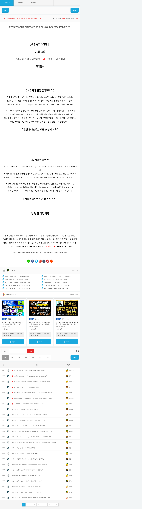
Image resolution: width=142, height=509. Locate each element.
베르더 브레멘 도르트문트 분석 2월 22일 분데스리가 (18, 285)
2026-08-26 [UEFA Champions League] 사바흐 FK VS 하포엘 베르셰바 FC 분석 (31, 497)
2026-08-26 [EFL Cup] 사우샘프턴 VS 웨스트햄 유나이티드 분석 (27, 481)
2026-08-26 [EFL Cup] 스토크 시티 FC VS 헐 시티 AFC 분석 (26, 486)
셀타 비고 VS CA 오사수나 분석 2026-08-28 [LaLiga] (26, 387)
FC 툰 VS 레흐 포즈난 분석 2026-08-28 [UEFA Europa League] (29, 370)
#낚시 (17, 333)
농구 (26, 357)
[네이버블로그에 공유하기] (28, 261)
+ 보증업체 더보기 (73, 294)
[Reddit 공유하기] (51, 261)
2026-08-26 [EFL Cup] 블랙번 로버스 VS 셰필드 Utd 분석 (26, 475)
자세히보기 (13, 342)
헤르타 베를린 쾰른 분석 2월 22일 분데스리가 (17, 279)
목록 (5, 10)
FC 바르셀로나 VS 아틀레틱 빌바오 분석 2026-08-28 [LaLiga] (28, 403)
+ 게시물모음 (75, 270)
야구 (19, 357)
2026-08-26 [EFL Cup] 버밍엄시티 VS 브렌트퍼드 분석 (25, 453)
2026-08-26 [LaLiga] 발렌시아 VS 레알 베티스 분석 (24, 448)
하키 (40, 357)
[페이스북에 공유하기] (32, 261)
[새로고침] (77, 351)
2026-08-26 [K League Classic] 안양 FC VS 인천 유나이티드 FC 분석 (28, 420)
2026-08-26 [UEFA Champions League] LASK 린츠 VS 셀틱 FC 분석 (28, 459)
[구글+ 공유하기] (40, 261)
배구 (33, 357)
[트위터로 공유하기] (36, 261)
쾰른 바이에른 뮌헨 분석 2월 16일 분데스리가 (56, 279)
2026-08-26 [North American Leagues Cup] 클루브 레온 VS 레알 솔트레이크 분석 (32, 431)
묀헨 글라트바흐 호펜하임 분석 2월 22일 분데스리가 (18, 288)
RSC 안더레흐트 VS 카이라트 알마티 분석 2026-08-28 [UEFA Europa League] (33, 398)
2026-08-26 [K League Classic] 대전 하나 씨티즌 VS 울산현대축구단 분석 (29, 414)
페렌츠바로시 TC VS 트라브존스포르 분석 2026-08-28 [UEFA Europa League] (33, 392)
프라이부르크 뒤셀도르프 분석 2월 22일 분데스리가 (18, 282)
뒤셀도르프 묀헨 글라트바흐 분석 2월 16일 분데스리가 (57, 282)
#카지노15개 (6, 333)
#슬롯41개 (12, 333)
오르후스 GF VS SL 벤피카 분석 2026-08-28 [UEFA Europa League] (30, 376)
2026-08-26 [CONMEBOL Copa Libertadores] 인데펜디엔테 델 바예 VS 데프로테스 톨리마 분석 (34, 442)
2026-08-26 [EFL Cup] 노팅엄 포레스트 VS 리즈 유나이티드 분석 (27, 470)
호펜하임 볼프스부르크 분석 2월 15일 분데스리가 (57, 288)
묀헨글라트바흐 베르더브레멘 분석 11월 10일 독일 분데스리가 (36, 252)
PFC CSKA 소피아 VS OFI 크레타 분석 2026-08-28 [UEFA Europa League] (32, 381)
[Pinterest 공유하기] (48, 261)
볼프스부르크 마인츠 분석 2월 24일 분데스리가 (17, 276)
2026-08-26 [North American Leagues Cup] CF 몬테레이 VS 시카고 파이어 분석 (31, 437)
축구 (12, 357)
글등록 (74, 10)
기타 (47, 357)
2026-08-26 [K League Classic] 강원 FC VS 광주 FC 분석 (25, 409)
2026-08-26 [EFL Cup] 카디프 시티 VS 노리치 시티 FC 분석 (26, 492)
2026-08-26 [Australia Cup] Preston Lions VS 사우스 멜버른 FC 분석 (28, 425)
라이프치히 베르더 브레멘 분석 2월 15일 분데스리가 (57, 285)
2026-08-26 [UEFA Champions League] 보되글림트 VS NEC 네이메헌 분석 (30, 464)
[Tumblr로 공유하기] (44, 261)
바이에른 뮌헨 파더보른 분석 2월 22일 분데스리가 (57, 276)
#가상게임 (8, 335)
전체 (5, 357)
